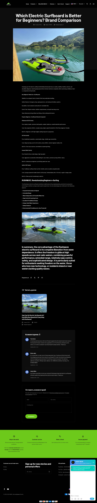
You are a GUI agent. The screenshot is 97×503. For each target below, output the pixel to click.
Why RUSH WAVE (42, 4)
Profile (5, 469)
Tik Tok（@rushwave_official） (66, 472)
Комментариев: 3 (60, 24)
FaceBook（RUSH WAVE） (64, 466)
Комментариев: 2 (28, 324)
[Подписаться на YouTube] (8, 489)
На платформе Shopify (18, 494)
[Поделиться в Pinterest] (38, 277)
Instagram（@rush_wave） (65, 474)
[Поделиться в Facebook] (31, 277)
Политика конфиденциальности (57, 392)
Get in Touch (61, 4)
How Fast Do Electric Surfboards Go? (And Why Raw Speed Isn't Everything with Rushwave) (33, 317)
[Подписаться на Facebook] (4, 489)
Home (27, 4)
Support (67, 4)
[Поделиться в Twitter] (34, 277)
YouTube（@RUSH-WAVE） (65, 469)
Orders (5, 466)
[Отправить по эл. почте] (42, 277)
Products (33, 4)
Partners (52, 4)
